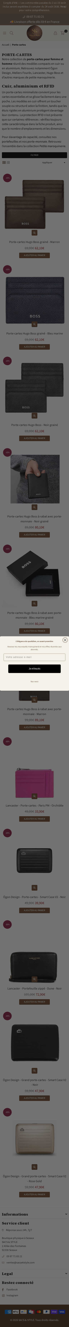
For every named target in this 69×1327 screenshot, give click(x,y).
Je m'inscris (34, 669)
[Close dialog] (65, 640)
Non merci (34, 682)
